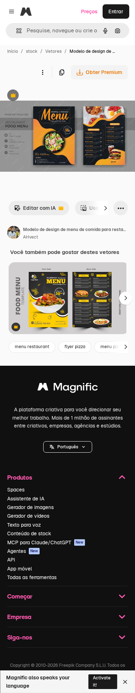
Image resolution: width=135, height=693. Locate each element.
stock (31, 51)
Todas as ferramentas (32, 577)
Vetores (53, 51)
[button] (67, 447)
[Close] (125, 682)
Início (12, 51)
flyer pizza (74, 347)
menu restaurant (32, 347)
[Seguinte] (105, 208)
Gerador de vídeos (28, 516)
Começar (19, 596)
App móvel (19, 568)
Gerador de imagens (30, 507)
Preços (89, 11)
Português (67, 447)
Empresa (19, 616)
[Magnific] (67, 388)
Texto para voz (24, 525)
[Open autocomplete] (16, 30)
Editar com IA (35, 210)
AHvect (30, 237)
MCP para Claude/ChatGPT (45, 542)
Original (46, 96)
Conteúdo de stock (29, 533)
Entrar (115, 11)
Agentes (22, 551)
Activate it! (102, 681)
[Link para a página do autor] (13, 233)
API (11, 559)
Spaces (15, 489)
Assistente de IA (25, 498)
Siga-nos (19, 637)
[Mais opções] (42, 72)
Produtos (19, 477)
